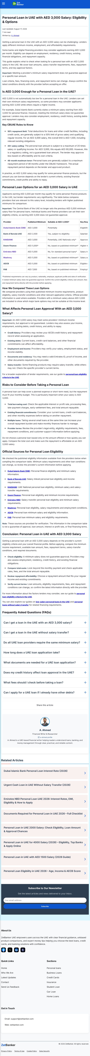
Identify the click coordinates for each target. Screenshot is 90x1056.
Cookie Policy (32, 1051)
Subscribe (45, 906)
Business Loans (54, 973)
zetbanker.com (17, 1025)
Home (4, 968)
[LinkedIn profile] (16, 950)
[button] (3, 3)
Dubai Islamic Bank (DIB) (19, 471)
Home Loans (53, 996)
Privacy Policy (6, 1051)
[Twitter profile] (10, 950)
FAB (9, 517)
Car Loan (51, 991)
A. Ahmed (15, 35)
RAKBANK (12, 487)
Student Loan (53, 987)
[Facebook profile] (3, 950)
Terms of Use (19, 1051)
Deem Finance (14, 495)
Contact (5, 982)
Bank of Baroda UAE (17, 479)
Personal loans (54, 968)
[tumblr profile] (23, 950)
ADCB (10, 512)
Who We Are (7, 973)
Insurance (51, 982)
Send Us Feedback (10, 987)
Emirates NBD (14, 500)
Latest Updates (8, 977)
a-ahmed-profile (46, 737)
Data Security (44, 1051)
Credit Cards (53, 977)
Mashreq (12, 508)
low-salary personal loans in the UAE (53, 602)
